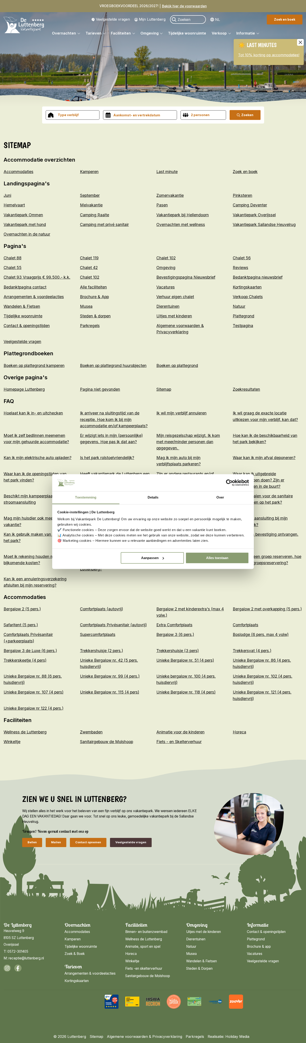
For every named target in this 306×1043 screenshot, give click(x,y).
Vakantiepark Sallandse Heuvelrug (264, 224)
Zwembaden (91, 732)
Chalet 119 (89, 258)
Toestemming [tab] (85, 497)
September (90, 195)
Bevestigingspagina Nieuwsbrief (185, 277)
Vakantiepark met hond (25, 224)
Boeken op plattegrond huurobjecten (113, 365)
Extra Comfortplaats (174, 624)
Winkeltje (12, 741)
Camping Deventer (250, 205)
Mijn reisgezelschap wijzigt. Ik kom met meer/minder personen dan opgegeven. (188, 441)
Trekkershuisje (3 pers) (177, 650)
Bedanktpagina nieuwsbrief (257, 277)
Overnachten (64, 33)
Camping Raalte (94, 215)
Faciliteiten (121, 33)
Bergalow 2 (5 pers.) (22, 609)
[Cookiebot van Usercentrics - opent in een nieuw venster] (229, 482)
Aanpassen (150, 558)
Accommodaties (18, 171)
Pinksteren (242, 195)
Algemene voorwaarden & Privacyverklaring (144, 1036)
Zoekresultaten (246, 389)
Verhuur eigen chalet (175, 296)
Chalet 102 (166, 258)
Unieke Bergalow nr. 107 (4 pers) (33, 692)
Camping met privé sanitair (104, 224)
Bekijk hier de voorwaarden (184, 6)
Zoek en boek (284, 19)
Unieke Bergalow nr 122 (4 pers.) (33, 708)
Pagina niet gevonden (100, 389)
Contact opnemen (88, 842)
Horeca (239, 732)
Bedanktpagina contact (25, 287)
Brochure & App (94, 296)
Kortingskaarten (247, 287)
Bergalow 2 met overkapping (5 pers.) (267, 609)
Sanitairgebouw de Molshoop (106, 741)
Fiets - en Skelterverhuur (179, 741)
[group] (112, 1002)
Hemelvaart (14, 205)
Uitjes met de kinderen (203, 932)
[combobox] (72, 115)
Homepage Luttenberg (24, 389)
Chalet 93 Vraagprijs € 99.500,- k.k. (37, 277)
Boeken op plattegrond (177, 365)
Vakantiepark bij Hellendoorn (182, 215)
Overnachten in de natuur (27, 234)
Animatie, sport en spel (142, 946)
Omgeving (149, 33)
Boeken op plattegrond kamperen (34, 365)
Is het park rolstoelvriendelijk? (107, 457)
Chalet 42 (89, 267)
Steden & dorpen (95, 316)
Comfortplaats (245, 624)
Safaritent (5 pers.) (21, 624)
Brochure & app (259, 946)
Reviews (240, 267)
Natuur (239, 306)
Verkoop (220, 33)
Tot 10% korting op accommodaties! (268, 55)
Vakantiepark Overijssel (254, 215)
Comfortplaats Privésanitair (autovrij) (113, 624)
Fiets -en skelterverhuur (143, 968)
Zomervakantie (170, 195)
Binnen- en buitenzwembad (146, 932)
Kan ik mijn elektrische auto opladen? (37, 457)
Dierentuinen (167, 306)
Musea (86, 306)
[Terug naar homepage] (24, 26)
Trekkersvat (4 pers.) (252, 650)
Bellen (32, 842)
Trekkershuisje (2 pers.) (101, 650)
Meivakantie (91, 205)
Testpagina (243, 325)
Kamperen (89, 171)
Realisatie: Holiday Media (228, 1036)
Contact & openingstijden (27, 325)
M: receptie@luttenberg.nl (24, 958)
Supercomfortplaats (97, 634)
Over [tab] (220, 497)
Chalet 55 (13, 267)
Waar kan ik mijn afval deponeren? (264, 457)
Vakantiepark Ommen (23, 215)
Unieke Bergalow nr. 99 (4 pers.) (110, 676)
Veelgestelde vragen (113, 19)
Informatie (246, 33)
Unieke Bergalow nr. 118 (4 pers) (185, 692)
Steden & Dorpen (199, 968)
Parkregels (90, 325)
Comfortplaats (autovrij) (101, 609)
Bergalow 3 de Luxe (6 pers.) (30, 650)
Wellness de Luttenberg (25, 732)
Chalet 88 (13, 258)
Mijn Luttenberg (152, 19)
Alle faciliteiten (93, 287)
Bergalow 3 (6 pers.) (175, 634)
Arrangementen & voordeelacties (34, 296)
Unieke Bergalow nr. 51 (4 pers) (185, 660)
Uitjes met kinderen (174, 316)
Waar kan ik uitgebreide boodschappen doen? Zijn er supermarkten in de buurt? (258, 480)
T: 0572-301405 (16, 951)
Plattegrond (243, 316)
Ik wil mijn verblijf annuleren (181, 413)
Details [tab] (153, 497)
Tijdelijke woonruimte (187, 33)
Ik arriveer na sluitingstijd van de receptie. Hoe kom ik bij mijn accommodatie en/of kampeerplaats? (114, 419)
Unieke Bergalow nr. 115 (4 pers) (109, 692)
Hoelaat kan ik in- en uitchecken (33, 413)
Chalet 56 (242, 258)
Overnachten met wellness (180, 224)
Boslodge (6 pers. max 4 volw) (261, 634)
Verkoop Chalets (248, 296)
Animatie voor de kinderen (180, 732)
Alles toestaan (217, 558)
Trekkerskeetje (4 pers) (25, 660)
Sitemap (163, 389)
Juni (7, 195)
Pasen (162, 205)
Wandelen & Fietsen (22, 306)
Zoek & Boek (75, 954)
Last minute (167, 171)
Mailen (56, 842)
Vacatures (165, 287)
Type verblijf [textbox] (68, 115)
